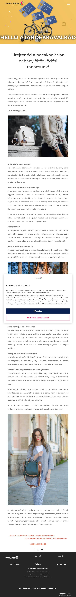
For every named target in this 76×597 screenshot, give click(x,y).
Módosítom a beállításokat (38, 318)
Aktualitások (15, 564)
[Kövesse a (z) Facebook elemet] (34, 549)
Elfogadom (38, 311)
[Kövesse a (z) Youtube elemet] (42, 549)
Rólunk (38, 564)
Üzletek (38, 556)
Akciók (61, 556)
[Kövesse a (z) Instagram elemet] (38, 549)
